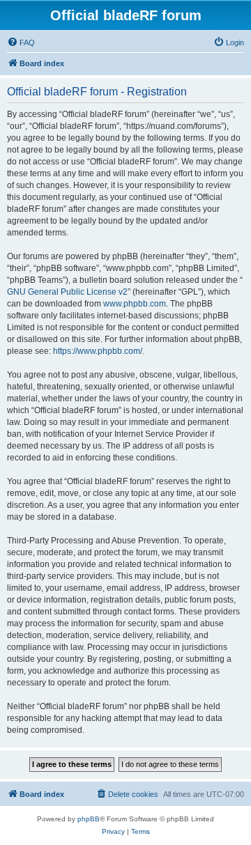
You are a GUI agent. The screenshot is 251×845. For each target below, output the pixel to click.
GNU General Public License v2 (67, 292)
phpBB (88, 819)
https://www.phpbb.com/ (97, 351)
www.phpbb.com (134, 304)
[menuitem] (21, 42)
